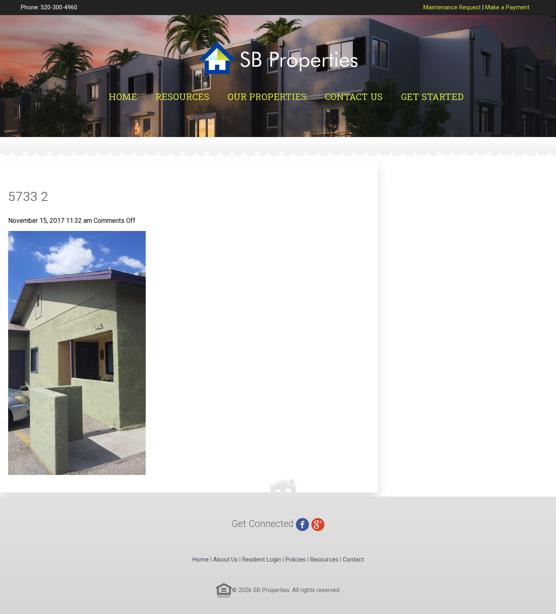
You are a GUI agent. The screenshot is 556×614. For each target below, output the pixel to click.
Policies (295, 559)
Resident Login (261, 559)
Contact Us (354, 96)
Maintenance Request (452, 7)
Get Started (432, 96)
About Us (225, 559)
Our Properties (267, 96)
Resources (182, 96)
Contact (353, 559)
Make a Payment (507, 7)
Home (123, 96)
